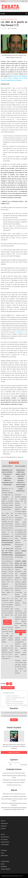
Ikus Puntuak (10, 19)
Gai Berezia (4, 826)
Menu (3, 13)
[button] (10, 764)
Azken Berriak (4, 823)
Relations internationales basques (15, 701)
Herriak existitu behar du (12, 696)
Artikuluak (3, 19)
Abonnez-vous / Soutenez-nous (7, 622)
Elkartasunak (5, 861)
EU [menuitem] (23, 1)
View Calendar (23, 764)
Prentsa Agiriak (5, 844)
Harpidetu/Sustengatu (21, 632)
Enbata (11, 875)
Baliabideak (4, 866)
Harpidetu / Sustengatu (14, 752)
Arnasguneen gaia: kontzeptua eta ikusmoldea (14, 796)
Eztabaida (4, 850)
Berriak (2, 864)
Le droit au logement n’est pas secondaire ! (14, 782)
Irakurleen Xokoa (5, 842)
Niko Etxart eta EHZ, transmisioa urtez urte (14, 794)
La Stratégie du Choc (20, 332)
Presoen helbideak (5, 869)
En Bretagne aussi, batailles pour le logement (14, 780)
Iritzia (15, 19)
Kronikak (3, 828)
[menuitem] (23, 1)
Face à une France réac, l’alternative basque (14, 773)
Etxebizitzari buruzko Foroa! (14, 785)
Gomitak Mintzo (5, 837)
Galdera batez (4, 855)
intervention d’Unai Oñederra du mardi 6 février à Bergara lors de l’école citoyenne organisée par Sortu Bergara (14, 78)
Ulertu (3, 821)
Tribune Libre (14, 28)
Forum (2, 853)
